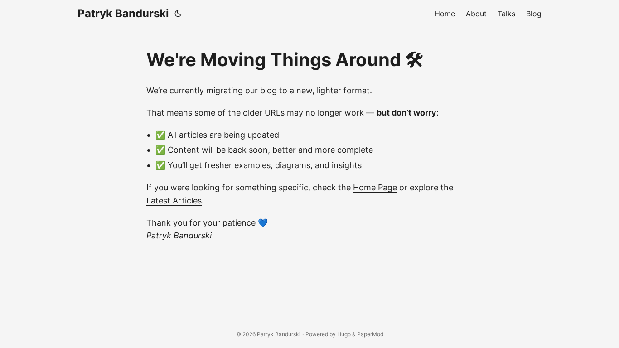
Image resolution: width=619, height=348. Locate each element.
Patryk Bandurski (123, 13)
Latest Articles (174, 200)
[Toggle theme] (178, 13)
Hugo (344, 334)
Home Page (375, 187)
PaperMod (370, 334)
